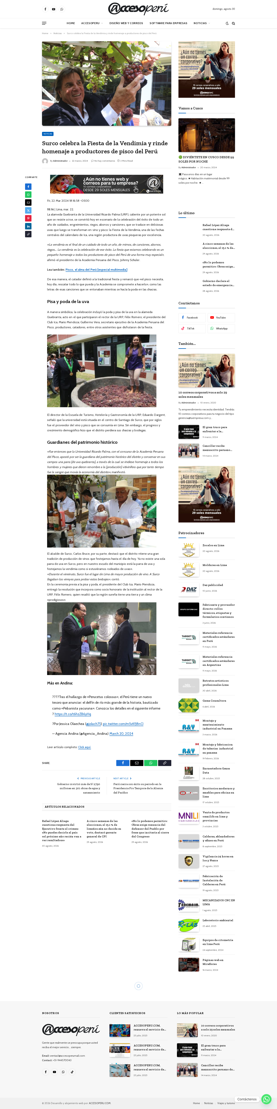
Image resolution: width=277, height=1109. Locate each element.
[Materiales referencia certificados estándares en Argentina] (188, 661)
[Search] (233, 23)
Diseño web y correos (126, 23)
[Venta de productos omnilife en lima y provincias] (188, 817)
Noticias (200, 23)
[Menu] (44, 23)
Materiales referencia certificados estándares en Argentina (219, 661)
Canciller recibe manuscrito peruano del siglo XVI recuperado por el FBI (217, 448)
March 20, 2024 (121, 734)
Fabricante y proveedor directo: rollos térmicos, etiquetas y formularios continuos (219, 611)
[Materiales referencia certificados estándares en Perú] (188, 637)
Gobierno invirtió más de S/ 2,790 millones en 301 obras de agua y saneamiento (78, 788)
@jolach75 (93, 724)
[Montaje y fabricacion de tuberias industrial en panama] (188, 749)
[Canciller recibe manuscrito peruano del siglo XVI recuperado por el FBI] (188, 450)
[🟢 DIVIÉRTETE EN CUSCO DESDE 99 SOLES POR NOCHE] (206, 135)
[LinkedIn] (28, 226)
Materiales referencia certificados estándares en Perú (219, 637)
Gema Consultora (214, 700)
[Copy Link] (28, 234)
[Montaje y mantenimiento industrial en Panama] (188, 725)
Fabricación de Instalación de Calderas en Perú (214, 880)
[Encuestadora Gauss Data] (188, 773)
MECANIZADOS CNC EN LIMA (219, 902)
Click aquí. (84, 747)
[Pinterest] (28, 218)
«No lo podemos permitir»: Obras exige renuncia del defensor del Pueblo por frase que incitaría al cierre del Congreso (150, 828)
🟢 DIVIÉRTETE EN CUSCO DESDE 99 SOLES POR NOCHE (206, 159)
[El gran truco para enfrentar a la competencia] (188, 432)
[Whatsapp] (266, 1099)
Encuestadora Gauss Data (216, 770)
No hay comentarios (104, 160)
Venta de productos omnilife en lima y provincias (216, 816)
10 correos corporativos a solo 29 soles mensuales (202, 394)
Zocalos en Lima (213, 545)
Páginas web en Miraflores (213, 962)
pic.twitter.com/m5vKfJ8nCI (123, 724)
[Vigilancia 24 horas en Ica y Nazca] (188, 861)
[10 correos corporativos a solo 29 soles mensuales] (206, 370)
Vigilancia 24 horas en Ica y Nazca (218, 858)
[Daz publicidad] (188, 590)
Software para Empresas (168, 23)
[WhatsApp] (28, 194)
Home (71, 23)
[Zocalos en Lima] (188, 550)
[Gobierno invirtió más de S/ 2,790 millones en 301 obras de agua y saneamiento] (106, 1034)
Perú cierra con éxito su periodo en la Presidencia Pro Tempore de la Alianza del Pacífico (138, 788)
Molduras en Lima (215, 565)
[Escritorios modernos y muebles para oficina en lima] (188, 793)
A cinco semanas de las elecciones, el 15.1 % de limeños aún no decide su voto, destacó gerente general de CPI (104, 828)
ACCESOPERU (90, 23)
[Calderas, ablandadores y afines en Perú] (188, 841)
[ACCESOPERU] (138, 9)
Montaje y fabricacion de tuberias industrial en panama (218, 748)
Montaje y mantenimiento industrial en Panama (217, 724)
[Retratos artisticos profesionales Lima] (188, 685)
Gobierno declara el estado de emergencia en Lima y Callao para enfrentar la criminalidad (217, 283)
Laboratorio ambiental (218, 920)
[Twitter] (28, 210)
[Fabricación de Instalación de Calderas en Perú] (188, 881)
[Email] (28, 202)
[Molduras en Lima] (188, 570)
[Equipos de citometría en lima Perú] (188, 945)
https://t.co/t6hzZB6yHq (73, 714)
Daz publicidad (213, 585)
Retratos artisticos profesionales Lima (216, 682)
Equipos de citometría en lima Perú (218, 942)
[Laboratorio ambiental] (188, 925)
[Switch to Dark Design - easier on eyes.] (227, 23)
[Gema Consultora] (188, 705)
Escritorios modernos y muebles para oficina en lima (219, 792)
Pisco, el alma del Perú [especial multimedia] (96, 269)
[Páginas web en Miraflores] (188, 965)
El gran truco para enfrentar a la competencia (215, 429)
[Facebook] (28, 186)
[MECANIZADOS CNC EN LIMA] (188, 905)
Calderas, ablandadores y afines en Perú (218, 838)
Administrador (60, 160)
